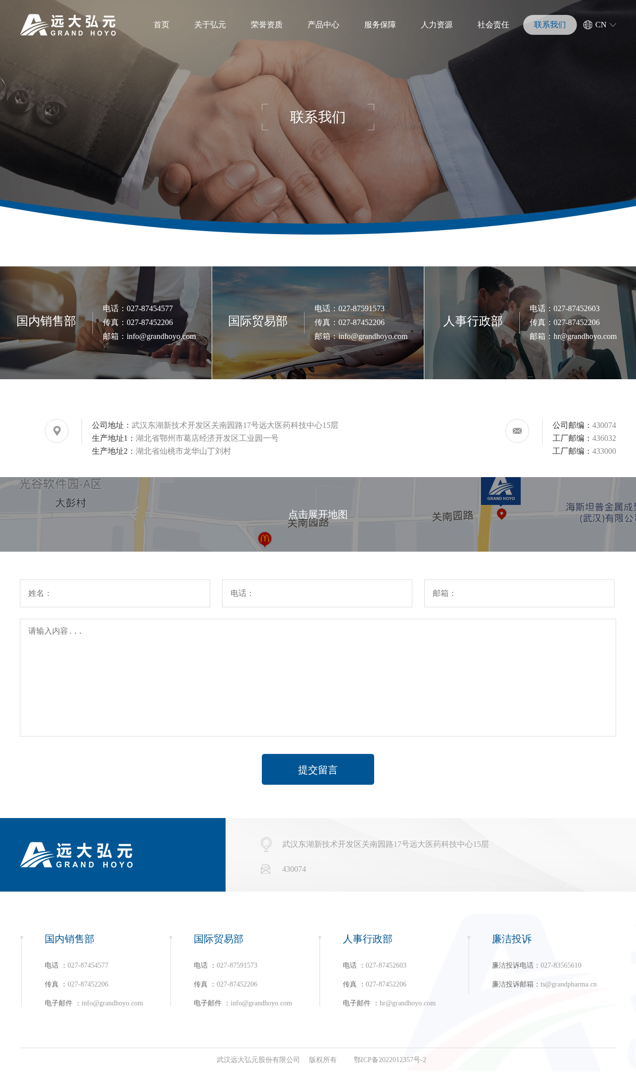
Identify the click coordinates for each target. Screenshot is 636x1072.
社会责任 (493, 24)
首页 (161, 24)
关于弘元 (210, 24)
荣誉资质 (267, 24)
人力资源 (437, 24)
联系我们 (550, 24)
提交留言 (318, 769)
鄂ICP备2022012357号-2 (390, 1060)
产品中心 (323, 24)
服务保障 (380, 24)
